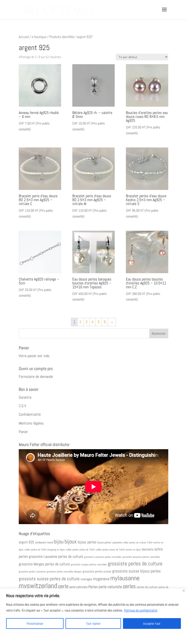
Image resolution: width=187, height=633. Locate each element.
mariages (86, 579)
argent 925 (26, 542)
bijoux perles (87, 542)
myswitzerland (38, 585)
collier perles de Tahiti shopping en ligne (44, 549)
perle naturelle (110, 586)
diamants (147, 549)
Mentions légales (31, 423)
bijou (59, 541)
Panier (23, 431)
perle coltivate (78, 587)
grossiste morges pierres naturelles (89, 564)
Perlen (93, 586)
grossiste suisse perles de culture (49, 579)
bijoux (71, 541)
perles (129, 586)
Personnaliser (35, 623)
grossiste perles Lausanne (32, 571)
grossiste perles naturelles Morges (64, 571)
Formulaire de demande (36, 376)
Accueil (24, 37)
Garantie (25, 397)
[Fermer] (184, 591)
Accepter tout (151, 623)
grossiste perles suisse (97, 571)
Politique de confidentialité (140, 610)
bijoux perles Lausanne (109, 542)
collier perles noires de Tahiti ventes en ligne (118, 549)
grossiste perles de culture (135, 563)
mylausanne (125, 578)
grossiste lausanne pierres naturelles (141, 557)
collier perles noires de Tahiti (80, 549)
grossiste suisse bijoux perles (136, 571)
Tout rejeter (93, 623)
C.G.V (22, 405)
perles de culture (147, 587)
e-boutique (39, 37)
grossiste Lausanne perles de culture (56, 556)
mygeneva (101, 578)
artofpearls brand (44, 542)
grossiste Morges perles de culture (44, 564)
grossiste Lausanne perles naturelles (103, 557)
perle (63, 586)
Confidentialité (30, 414)
